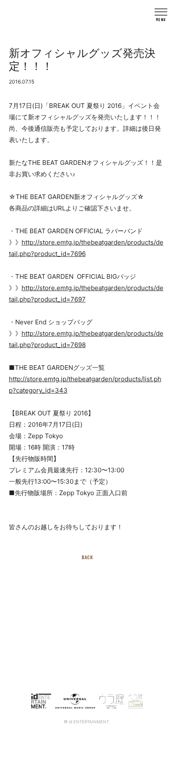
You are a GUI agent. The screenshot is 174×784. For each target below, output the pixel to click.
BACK (87, 557)
